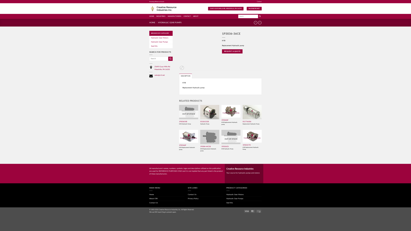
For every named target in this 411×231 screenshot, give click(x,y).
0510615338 (204, 121)
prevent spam (171, 212)
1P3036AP (182, 145)
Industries (160, 16)
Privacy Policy (193, 198)
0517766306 (247, 121)
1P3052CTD (247, 145)
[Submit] (260, 16)
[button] (182, 68)
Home (151, 16)
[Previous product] (259, 22)
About (195, 16)
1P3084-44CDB (205, 146)
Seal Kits (154, 46)
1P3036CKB (183, 121)
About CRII (153, 198)
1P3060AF (224, 120)
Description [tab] (185, 76)
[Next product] (255, 22)
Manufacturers (174, 16)
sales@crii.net (159, 75)
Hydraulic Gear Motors (159, 38)
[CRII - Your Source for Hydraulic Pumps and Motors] (167, 8)
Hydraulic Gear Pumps (170, 23)
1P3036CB (225, 146)
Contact (259, 1)
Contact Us (153, 203)
